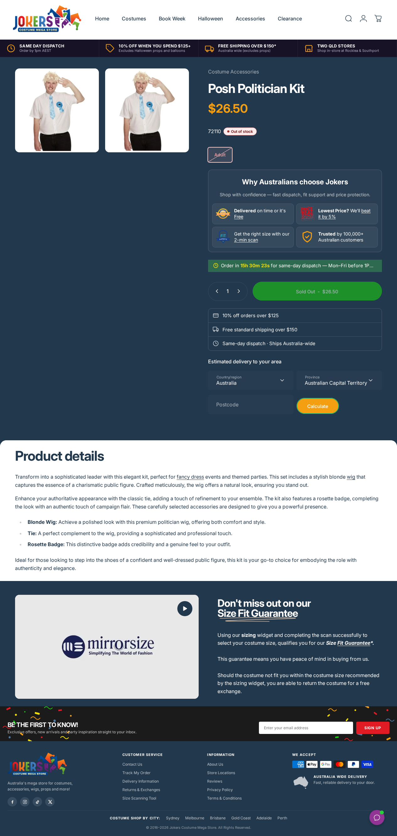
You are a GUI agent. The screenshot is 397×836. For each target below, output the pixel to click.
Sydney (173, 818)
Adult (220, 154)
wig (351, 477)
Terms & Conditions (224, 798)
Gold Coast (241, 818)
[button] (184, 608)
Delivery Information (140, 781)
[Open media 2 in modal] (57, 110)
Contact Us (132, 764)
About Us (215, 764)
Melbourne (194, 818)
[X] (50, 801)
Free (238, 216)
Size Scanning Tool (139, 798)
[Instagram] (25, 801)
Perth (282, 818)
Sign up (372, 727)
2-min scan (246, 239)
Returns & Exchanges (141, 789)
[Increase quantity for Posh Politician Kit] (240, 291)
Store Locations (221, 772)
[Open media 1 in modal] (147, 110)
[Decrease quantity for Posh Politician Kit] (215, 291)
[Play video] (107, 647)
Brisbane (218, 818)
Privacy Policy (220, 789)
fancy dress (190, 477)
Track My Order (136, 772)
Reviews (214, 781)
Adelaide (264, 818)
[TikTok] (37, 801)
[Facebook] (12, 801)
